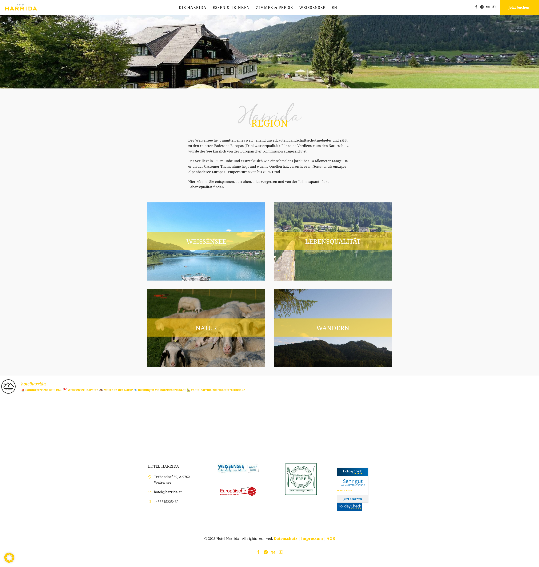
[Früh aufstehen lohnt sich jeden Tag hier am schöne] (494, 425)
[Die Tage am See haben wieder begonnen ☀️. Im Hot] (404, 425)
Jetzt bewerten (352, 499)
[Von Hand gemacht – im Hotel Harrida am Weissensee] (135, 425)
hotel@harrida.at (168, 492)
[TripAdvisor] (488, 7)
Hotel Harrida (344, 490)
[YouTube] (494, 7)
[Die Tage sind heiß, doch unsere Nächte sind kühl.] (314, 425)
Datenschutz (286, 538)
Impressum (312, 538)
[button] (9, 557)
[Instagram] (482, 7)
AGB (331, 538)
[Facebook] (476, 7)
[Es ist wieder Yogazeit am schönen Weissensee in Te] (45, 425)
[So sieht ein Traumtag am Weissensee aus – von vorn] (225, 425)
